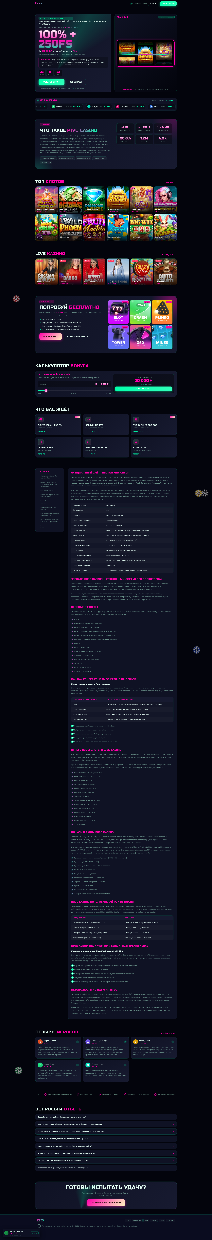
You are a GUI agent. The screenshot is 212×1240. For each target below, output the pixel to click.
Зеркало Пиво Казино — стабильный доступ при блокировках (49, 484)
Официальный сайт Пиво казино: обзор (49, 477)
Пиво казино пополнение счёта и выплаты (50, 514)
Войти (153, 4)
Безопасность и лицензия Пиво (50, 527)
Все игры (170, 183)
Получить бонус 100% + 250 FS (106, 1202)
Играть (34, 1232)
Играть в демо (50, 336)
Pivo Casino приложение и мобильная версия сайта (50, 521)
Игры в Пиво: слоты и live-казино (50, 502)
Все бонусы (76, 82)
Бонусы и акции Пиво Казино (48, 508)
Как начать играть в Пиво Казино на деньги (50, 496)
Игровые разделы (47, 490)
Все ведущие (168, 255)
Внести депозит (143, 389)
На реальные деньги (77, 336)
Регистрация (168, 4)
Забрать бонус (50, 82)
